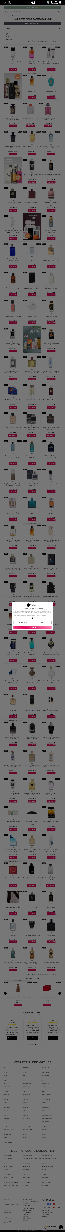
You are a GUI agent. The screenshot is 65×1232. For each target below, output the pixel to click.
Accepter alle (32, 627)
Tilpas (42, 622)
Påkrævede (23, 622)
